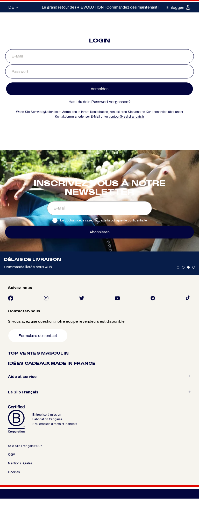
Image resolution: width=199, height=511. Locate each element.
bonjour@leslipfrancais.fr (126, 116)
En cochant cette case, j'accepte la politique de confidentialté (103, 220)
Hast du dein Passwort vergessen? (99, 102)
